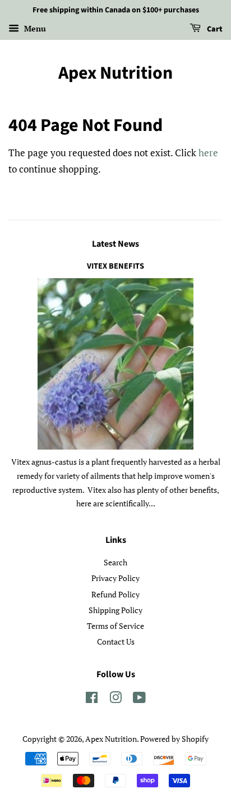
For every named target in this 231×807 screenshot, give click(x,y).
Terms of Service (115, 625)
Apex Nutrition (115, 73)
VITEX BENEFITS (115, 266)
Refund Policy (115, 594)
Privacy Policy (115, 578)
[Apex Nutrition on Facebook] (91, 699)
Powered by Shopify (174, 738)
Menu (34, 28)
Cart (214, 29)
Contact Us (116, 641)
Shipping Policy (115, 610)
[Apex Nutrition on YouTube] (139, 699)
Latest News (115, 244)
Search (115, 562)
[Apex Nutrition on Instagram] (115, 699)
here (208, 152)
